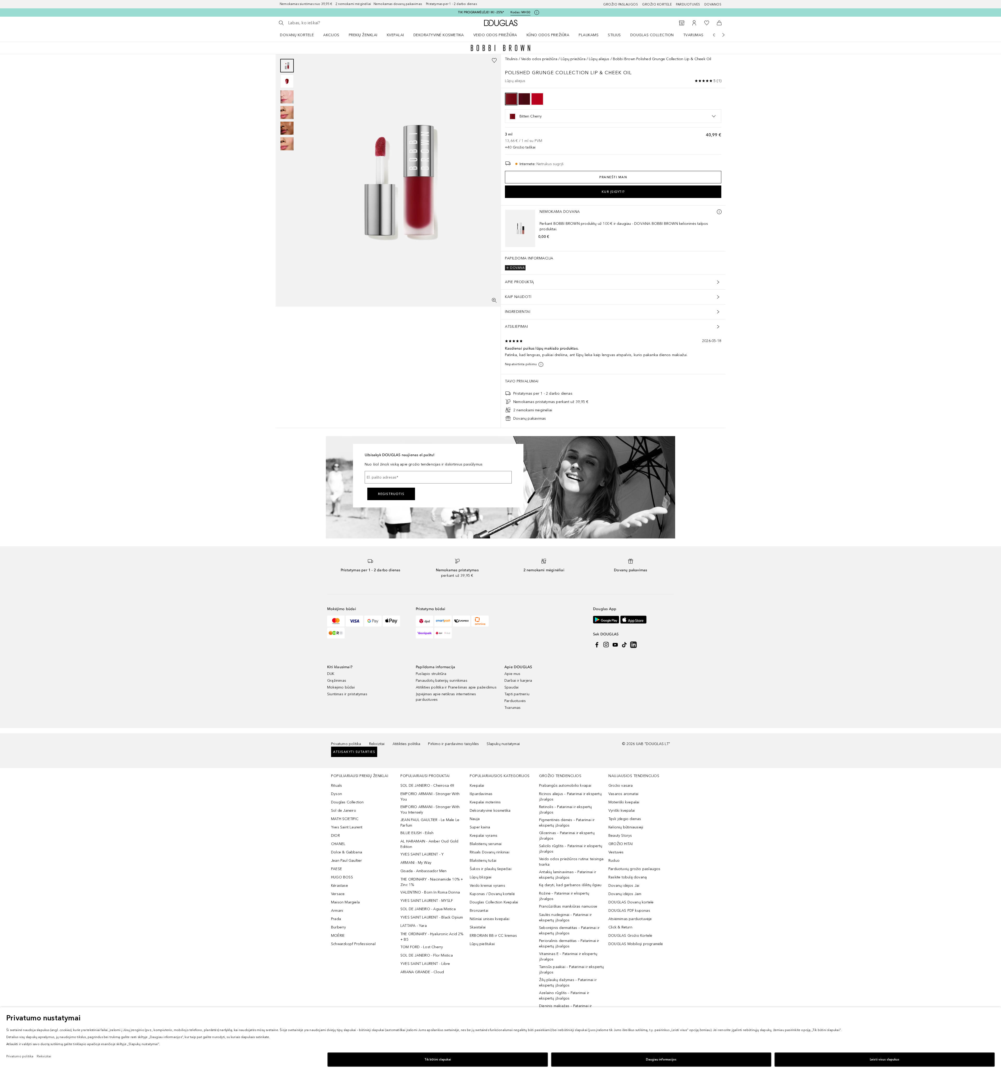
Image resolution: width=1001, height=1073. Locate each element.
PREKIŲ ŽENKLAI (363, 35)
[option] (511, 99)
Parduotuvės (688, 4)
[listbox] (613, 116)
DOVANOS (713, 4)
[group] (287, 104)
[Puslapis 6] (287, 144)
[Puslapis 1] (287, 65)
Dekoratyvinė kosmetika (438, 35)
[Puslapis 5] (287, 128)
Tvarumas (693, 35)
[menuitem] (300, 35)
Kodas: (520, 12)
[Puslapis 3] (287, 97)
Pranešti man (613, 177)
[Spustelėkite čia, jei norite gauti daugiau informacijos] (536, 12)
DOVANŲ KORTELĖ (297, 35)
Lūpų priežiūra (573, 59)
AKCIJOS (331, 35)
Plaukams (589, 35)
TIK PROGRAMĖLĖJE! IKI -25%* (481, 12)
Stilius (614, 35)
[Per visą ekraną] (494, 300)
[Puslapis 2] (287, 81)
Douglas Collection (652, 35)
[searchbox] (326, 23)
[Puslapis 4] (287, 112)
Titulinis (511, 59)
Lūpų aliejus (599, 59)
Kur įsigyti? (613, 192)
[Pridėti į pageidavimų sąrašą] (494, 60)
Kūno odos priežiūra (548, 35)
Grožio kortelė (657, 4)
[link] (320, 528)
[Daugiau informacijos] (719, 212)
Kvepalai (395, 35)
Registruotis (391, 887)
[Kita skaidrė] (720, 35)
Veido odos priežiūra (495, 35)
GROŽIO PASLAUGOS (620, 4)
